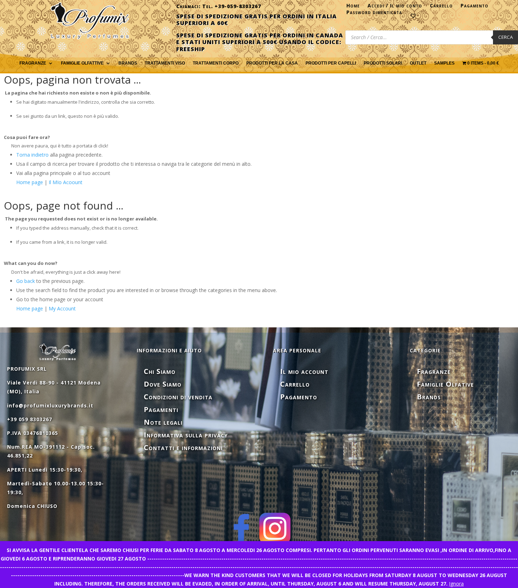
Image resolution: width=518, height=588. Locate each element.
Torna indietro (32, 154)
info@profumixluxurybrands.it (50, 405)
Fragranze (434, 371)
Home (353, 7)
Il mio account (304, 371)
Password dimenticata (374, 14)
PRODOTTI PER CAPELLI (331, 63)
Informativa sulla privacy (186, 435)
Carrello (441, 7)
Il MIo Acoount (65, 182)
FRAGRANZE (32, 63)
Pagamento (474, 7)
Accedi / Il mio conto (395, 7)
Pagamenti (161, 409)
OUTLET (418, 63)
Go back (25, 281)
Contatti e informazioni (183, 447)
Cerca (505, 37)
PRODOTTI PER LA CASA (272, 63)
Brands (127, 63)
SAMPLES (444, 63)
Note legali (163, 422)
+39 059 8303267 (29, 419)
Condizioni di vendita (178, 396)
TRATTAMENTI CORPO (216, 63)
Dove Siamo (162, 384)
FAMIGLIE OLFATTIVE (82, 63)
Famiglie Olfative (445, 384)
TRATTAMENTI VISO (165, 63)
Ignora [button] (456, 583)
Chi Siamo (159, 371)
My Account (62, 308)
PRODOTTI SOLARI (383, 63)
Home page (29, 182)
